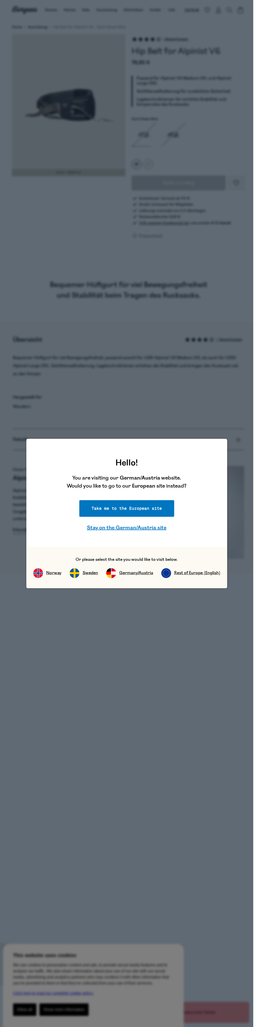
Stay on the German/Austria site (126, 528)
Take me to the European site (127, 508)
